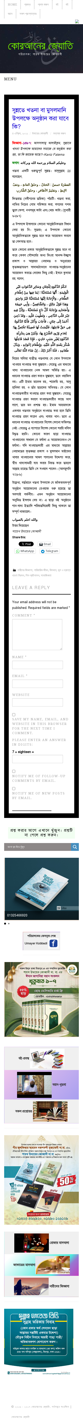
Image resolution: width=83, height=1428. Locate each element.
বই (57, 4)
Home (12, 4)
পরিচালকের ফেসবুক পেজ (41, 936)
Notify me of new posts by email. (38, 795)
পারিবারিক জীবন (41, 570)
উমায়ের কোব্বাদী (40, 133)
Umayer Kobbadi (36, 943)
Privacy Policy (41, 1422)
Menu (10, 79)
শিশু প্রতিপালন (32, 575)
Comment (23, 615)
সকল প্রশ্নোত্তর (28, 13)
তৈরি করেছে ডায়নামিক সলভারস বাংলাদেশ (51, 1417)
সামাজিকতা (46, 575)
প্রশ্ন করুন (43, 4)
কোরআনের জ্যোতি (40, 45)
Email (20, 676)
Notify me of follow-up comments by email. (39, 778)
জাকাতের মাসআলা (24, 1265)
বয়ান (10, 13)
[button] (5, 924)
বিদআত (53, 570)
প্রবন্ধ (27, 4)
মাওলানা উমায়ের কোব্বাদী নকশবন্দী (41, 1411)
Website (21, 695)
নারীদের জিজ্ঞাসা (25, 570)
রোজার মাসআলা (59, 1243)
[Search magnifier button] (75, 847)
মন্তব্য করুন (59, 133)
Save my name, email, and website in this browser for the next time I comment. (40, 726)
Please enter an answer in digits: (39, 742)
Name (19, 657)
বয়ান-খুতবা (59, 1085)
